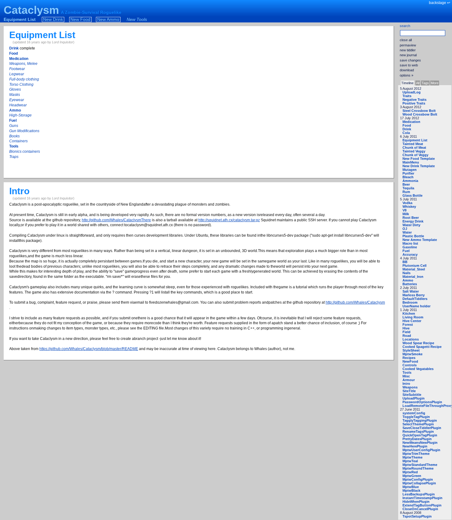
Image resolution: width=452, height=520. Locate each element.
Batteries (409, 284)
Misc (406, 376)
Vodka (407, 203)
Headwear (18, 105)
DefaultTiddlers (414, 299)
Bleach (408, 177)
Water (407, 232)
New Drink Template (418, 166)
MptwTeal (410, 461)
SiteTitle (409, 391)
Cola (406, 133)
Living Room (412, 317)
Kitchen (408, 313)
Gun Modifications (24, 131)
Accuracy (410, 254)
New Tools (137, 19)
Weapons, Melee (23, 63)
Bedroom (410, 302)
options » (406, 75)
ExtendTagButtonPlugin (422, 505)
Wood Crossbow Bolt (419, 114)
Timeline (407, 83)
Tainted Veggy (413, 151)
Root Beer (410, 217)
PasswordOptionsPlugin (422, 402)
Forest (407, 324)
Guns (13, 126)
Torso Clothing (21, 84)
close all (406, 40)
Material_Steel (413, 269)
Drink (406, 129)
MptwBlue (410, 487)
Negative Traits (414, 99)
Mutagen (409, 169)
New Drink (53, 19)
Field (406, 332)
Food (406, 125)
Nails (406, 273)
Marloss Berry (413, 295)
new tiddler (408, 50)
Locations (410, 339)
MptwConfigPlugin (417, 479)
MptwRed (410, 472)
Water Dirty (411, 225)
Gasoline (409, 247)
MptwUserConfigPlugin (421, 450)
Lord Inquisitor (62, 42)
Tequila (408, 188)
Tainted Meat (412, 144)
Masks (14, 95)
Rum (406, 192)
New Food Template (418, 158)
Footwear (17, 69)
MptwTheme (412, 457)
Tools (406, 372)
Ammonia (410, 181)
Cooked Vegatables (418, 369)
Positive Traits (413, 103)
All (417, 83)
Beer (406, 184)
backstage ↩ (439, 3)
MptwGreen (411, 476)
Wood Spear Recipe (418, 343)
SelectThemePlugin (418, 424)
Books (14, 136)
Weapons (410, 387)
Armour (408, 380)
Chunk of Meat (414, 147)
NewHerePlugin (414, 446)
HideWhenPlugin (416, 501)
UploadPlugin (413, 398)
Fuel (406, 251)
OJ (404, 228)
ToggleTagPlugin (416, 417)
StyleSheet (411, 350)
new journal (408, 55)
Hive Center (411, 321)
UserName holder (416, 306)
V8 (404, 210)
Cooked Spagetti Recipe (422, 347)
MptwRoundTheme (418, 468)
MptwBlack (411, 490)
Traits (406, 96)
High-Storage (20, 115)
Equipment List (20, 19)
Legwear (16, 74)
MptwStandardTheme (419, 465)
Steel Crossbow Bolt (419, 110)
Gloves (15, 89)
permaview (408, 45)
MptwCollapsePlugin (419, 483)
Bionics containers (24, 151)
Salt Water (410, 291)
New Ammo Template (419, 240)
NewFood (410, 361)
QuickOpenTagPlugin (419, 435)
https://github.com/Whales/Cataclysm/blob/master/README (88, 349)
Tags (425, 83)
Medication (411, 122)
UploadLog (411, 92)
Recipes (408, 358)
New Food (80, 19)
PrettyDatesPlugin (417, 439)
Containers (18, 141)
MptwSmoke (412, 354)
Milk (405, 214)
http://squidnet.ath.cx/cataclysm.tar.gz (229, 220)
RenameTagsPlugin (418, 431)
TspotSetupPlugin (417, 516)
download (407, 70)
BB (404, 262)
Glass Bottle (412, 195)
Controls (409, 365)
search (405, 26)
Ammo (407, 280)
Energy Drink (412, 221)
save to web (409, 65)
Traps (13, 157)
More (434, 83)
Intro (406, 383)
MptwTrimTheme (416, 453)
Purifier (408, 173)
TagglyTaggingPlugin (419, 420)
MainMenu (410, 162)
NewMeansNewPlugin (420, 442)
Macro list (410, 243)
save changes (410, 60)
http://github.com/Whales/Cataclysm (355, 302)
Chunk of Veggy (415, 155)
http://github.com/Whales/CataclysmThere (116, 220)
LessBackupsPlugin (418, 494)
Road (406, 335)
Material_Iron (412, 276)
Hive (406, 328)
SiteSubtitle (411, 394)
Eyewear (16, 100)
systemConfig (413, 413)
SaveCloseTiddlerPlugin (421, 428)
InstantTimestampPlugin (422, 498)
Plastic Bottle (413, 236)
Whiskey (409, 206)
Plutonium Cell (414, 265)
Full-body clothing (24, 79)
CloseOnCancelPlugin (420, 509)
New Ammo (108, 19)
